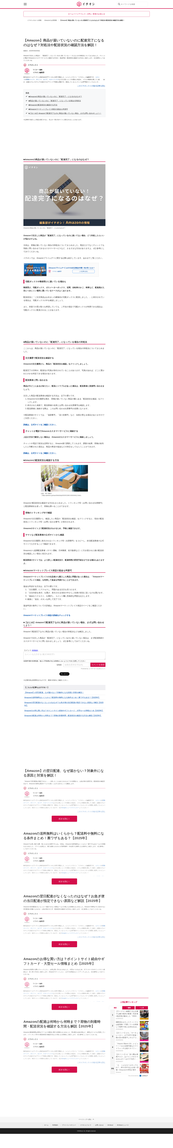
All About (110, 1125)
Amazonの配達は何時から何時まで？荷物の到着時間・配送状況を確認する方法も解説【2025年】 (63, 715)
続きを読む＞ (64, 819)
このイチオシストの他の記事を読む (91, 86)
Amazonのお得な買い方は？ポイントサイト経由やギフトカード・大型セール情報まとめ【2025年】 (63, 710)
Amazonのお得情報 (50, 20)
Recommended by (133, 1075)
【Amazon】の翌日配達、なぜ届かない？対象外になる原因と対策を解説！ (54, 692)
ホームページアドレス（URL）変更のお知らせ (86, 14)
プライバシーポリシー (69, 1125)
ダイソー (39, 79)
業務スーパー (30, 79)
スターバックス (54, 79)
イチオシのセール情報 (34, 20)
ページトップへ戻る (85, 1119)
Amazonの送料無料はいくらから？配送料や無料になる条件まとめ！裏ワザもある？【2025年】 (62, 697)
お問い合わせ (99, 1125)
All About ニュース (123, 1125)
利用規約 (55, 1125)
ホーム (46, 1125)
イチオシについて (85, 1125)
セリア (45, 79)
